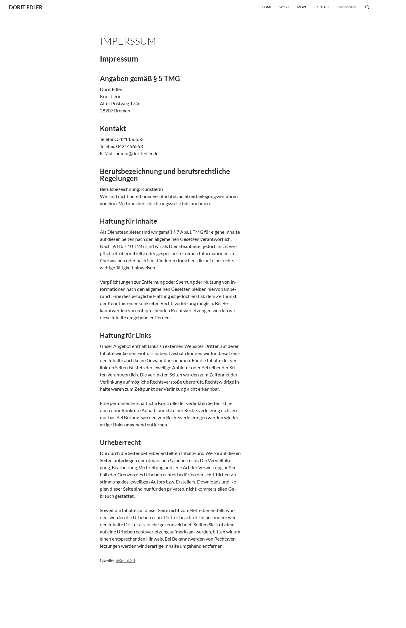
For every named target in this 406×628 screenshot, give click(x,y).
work (284, 7)
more (302, 7)
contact (322, 7)
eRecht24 (125, 560)
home (267, 7)
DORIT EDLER (26, 7)
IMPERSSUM (346, 7)
